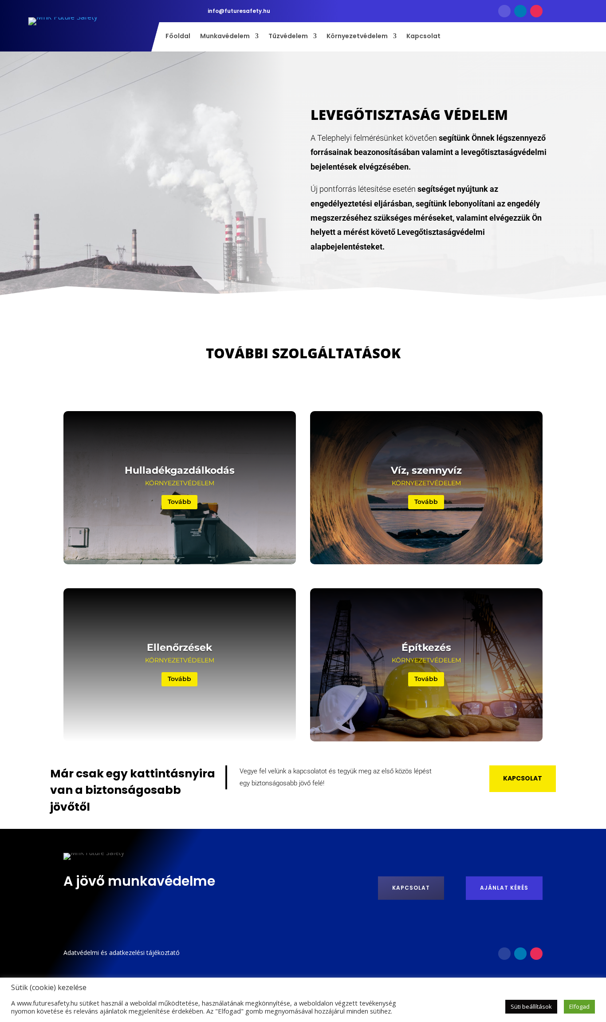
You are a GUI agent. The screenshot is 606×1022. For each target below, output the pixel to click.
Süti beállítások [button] (531, 1006)
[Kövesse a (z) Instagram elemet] (536, 11)
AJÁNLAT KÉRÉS (504, 887)
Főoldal (177, 36)
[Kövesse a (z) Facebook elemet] (504, 11)
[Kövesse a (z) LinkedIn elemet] (520, 11)
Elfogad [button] (579, 1006)
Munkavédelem (225, 36)
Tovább (179, 502)
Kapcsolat (423, 36)
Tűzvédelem (288, 36)
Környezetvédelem (357, 36)
